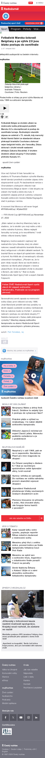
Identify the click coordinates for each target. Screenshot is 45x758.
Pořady (27, 29)
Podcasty (6, 700)
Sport (4, 29)
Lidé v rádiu (29, 677)
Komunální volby (9, 673)
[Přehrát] (4, 108)
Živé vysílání (9, 386)
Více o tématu (10, 526)
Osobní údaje (16, 749)
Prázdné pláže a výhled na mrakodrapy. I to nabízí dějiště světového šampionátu (27, 422)
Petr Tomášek (14, 332)
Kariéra (27, 680)
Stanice (5, 677)
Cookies (5, 749)
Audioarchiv (7, 696)
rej (22, 332)
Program (16, 29)
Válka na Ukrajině (9, 669)
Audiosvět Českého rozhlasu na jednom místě (19, 398)
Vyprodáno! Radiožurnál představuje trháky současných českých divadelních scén (28, 491)
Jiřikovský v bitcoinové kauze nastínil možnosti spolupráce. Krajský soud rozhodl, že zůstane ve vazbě (20, 625)
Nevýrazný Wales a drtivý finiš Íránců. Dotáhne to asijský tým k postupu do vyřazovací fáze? (27, 410)
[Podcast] (2, 117)
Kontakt (27, 684)
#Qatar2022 (22, 209)
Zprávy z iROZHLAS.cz (14, 588)
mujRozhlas (6, 359)
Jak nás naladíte (31, 669)
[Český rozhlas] (9, 3)
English (5, 751)
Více (37, 29)
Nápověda (28, 673)
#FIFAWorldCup (8, 209)
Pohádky (7, 376)
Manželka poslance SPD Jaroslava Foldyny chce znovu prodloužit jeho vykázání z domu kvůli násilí (22, 636)
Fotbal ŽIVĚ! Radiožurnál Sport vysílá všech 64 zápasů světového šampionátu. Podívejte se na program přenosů (21, 288)
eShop (5, 680)
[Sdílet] (6, 117)
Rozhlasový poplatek (33, 688)
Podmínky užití (30, 749)
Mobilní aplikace (9, 703)
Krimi (6, 371)
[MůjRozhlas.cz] (5, 60)
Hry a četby (8, 366)
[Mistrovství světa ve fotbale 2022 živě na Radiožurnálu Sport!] (22, 32)
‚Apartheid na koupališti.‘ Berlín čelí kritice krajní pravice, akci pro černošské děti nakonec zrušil (22, 645)
